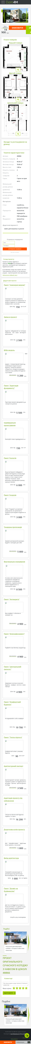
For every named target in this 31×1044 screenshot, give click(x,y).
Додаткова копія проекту (14, 829)
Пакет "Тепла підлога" (13, 737)
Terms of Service (14, 1038)
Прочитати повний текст (10, 275)
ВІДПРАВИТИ (8, 993)
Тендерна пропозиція (13, 527)
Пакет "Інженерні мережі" (14, 285)
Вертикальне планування (14, 562)
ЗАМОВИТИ (17, 27)
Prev (4, 15)
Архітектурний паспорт (13, 766)
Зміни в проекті (10, 317)
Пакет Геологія (10, 458)
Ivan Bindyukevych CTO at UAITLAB (19, 1034)
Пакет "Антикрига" (12, 599)
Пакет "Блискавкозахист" (14, 634)
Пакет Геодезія (10, 495)
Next (27, 15)
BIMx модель (9, 350)
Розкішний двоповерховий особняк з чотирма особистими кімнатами (15, 948)
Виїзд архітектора (11, 858)
